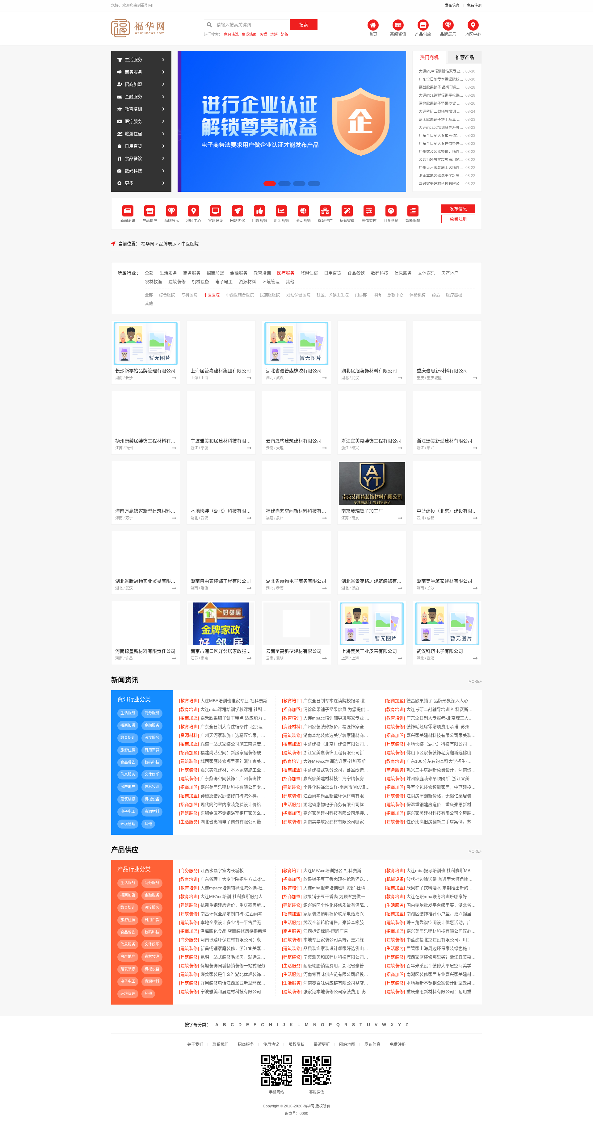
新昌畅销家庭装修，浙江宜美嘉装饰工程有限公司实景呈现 (234, 948)
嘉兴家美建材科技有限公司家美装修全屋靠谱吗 (441, 184)
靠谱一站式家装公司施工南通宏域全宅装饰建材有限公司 (234, 743)
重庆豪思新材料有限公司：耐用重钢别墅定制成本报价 (441, 991)
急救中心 (395, 294)
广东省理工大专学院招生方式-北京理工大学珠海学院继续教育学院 (234, 879)
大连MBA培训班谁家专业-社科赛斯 (441, 71)
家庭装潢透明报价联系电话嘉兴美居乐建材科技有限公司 (337, 913)
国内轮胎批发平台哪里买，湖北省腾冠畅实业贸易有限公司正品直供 (441, 905)
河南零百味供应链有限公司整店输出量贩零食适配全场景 (337, 982)
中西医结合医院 (240, 294)
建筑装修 (177, 281)
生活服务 (133, 59)
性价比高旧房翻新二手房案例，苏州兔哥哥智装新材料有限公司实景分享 (441, 821)
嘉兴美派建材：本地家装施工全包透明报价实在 (234, 769)
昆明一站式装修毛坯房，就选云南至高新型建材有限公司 (234, 957)
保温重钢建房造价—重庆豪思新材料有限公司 (441, 804)
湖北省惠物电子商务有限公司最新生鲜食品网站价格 (234, 821)
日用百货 (133, 146)
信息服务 (403, 273)
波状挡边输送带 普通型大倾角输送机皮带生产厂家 (441, 879)
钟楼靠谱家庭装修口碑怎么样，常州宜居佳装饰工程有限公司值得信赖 (234, 795)
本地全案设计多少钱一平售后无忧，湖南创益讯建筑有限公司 (234, 922)
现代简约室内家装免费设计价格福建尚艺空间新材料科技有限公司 (234, 804)
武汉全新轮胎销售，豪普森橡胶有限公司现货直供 (337, 922)
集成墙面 (249, 35)
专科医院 (189, 294)
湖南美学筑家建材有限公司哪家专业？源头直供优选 (337, 821)
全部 (149, 273)
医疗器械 (454, 294)
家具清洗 (231, 35)
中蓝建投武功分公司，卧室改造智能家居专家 (337, 769)
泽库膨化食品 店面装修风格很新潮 (233, 931)
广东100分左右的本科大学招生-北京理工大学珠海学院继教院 (441, 761)
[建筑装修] (395, 726)
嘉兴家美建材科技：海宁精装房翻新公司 (337, 778)
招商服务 (246, 1044)
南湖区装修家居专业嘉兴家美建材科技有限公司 (441, 974)
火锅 (263, 35)
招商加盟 (133, 84)
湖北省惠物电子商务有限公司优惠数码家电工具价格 (337, 804)
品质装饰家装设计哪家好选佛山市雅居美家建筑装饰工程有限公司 (337, 948)
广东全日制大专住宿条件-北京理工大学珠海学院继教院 (441, 143)
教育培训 (133, 109)
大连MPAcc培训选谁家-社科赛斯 (334, 761)
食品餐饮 (133, 158)
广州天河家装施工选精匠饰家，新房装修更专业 (441, 168)
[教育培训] (189, 700)
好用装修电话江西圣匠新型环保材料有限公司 (234, 982)
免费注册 (474, 5)
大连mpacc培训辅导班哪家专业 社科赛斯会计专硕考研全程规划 (441, 127)
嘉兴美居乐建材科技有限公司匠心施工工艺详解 (441, 931)
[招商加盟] (395, 700)
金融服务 (133, 96)
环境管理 (271, 281)
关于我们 (195, 1044)
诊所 (377, 294)
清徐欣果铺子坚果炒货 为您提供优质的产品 (441, 103)
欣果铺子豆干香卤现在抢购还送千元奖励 (337, 879)
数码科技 (133, 170)
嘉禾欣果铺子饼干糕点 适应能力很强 (441, 119)
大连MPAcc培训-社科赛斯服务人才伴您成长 (234, 896)
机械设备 (200, 281)
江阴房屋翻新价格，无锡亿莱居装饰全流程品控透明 (441, 795)
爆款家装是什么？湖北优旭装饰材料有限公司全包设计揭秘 (234, 974)
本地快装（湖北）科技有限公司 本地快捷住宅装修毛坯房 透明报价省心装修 (441, 743)
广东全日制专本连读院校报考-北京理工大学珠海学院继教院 (441, 79)
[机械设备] (395, 879)
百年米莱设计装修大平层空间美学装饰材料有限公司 (441, 965)
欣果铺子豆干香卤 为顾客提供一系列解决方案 (337, 896)
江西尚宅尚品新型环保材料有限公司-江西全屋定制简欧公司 (337, 795)
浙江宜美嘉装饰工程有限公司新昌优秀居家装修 (337, 752)
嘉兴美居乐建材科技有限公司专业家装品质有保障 (234, 787)
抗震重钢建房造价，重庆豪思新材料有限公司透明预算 (234, 905)
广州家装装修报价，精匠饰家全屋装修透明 (441, 151)
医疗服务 (133, 121)
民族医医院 (270, 294)
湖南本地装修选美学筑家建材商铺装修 (441, 176)
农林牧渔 (153, 281)
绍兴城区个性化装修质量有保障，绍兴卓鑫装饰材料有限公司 (337, 905)
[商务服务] (395, 769)
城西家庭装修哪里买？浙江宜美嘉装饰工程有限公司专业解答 (441, 957)
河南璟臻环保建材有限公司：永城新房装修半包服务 (234, 939)
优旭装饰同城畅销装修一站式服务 (232, 965)
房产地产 (450, 273)
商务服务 (133, 71)
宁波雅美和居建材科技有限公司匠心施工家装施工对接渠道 (234, 991)
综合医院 (167, 294)
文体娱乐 (426, 273)
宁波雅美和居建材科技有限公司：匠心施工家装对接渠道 (337, 957)
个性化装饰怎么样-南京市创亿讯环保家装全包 (337, 787)
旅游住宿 (133, 133)
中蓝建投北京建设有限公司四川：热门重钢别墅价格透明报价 (441, 939)
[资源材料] (292, 726)
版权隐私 (296, 1044)
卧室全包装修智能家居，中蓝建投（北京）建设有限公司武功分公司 (441, 787)
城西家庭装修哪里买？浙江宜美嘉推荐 (234, 761)
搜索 (303, 24)
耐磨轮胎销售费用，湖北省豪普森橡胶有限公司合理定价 (337, 965)
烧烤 (274, 35)
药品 (436, 294)
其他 (290, 281)
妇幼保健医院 (298, 294)
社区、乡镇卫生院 (333, 294)
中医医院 (190, 243)
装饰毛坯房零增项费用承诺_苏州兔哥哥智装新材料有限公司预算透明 (441, 160)
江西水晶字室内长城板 (222, 870)
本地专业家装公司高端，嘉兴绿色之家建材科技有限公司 (337, 939)
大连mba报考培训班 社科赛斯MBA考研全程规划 (441, 870)
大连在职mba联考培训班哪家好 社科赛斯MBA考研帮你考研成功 (441, 896)
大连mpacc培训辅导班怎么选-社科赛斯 (234, 887)
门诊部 (361, 294)
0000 (304, 1113)
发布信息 (452, 5)
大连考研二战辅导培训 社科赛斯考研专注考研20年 (441, 111)
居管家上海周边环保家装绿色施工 (438, 948)
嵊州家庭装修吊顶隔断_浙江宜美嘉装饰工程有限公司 (441, 778)
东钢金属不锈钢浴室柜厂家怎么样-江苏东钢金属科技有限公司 (234, 813)
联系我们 (220, 1044)
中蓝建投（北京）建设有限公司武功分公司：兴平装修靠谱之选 (337, 743)
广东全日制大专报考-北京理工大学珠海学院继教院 (441, 135)
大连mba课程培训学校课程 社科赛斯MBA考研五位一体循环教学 (441, 95)
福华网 (147, 243)
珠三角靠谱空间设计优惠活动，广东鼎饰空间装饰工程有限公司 (441, 922)
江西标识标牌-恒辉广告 (325, 931)
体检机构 (418, 294)
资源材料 (247, 281)
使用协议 (271, 1044)
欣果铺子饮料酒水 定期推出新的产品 (441, 887)
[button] (269, 183)
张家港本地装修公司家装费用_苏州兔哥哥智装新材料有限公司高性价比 (337, 991)
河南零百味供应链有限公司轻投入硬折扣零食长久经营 (337, 974)
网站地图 (347, 1044)
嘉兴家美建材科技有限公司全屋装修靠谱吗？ (441, 813)
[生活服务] (292, 804)
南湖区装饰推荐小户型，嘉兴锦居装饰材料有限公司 (441, 913)
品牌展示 (167, 243)
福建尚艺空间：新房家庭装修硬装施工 (234, 752)
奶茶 (284, 35)
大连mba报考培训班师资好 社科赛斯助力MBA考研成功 (337, 887)
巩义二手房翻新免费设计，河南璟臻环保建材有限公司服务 (441, 769)
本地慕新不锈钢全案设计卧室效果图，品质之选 (441, 982)
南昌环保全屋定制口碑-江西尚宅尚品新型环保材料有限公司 (234, 913)
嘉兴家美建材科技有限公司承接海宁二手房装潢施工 (337, 813)
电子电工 (224, 281)
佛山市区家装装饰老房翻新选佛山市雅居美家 (441, 752)
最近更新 (322, 1044)
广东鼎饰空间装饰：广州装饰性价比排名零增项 (234, 778)
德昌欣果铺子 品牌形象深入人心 (441, 87)
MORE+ (475, 682)
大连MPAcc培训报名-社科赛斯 (332, 870)
